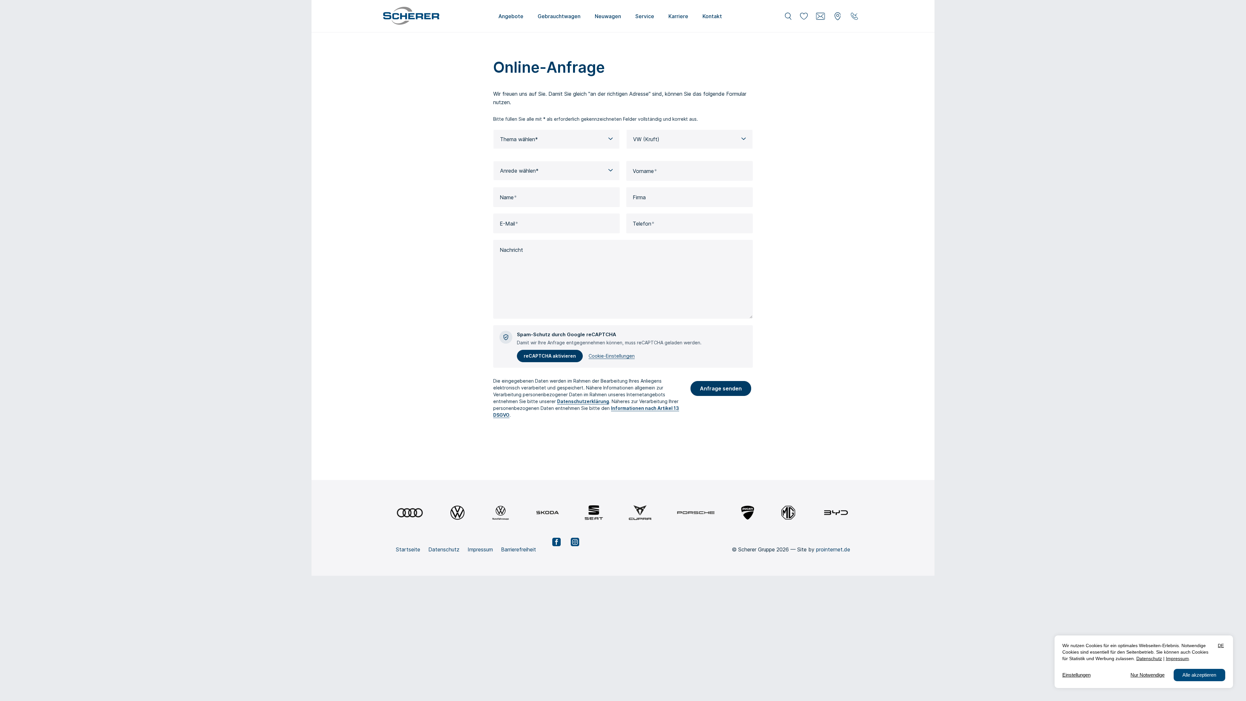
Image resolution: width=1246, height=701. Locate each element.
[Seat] (594, 512)
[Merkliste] (804, 16)
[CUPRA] (640, 512)
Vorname (643, 171)
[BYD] (836, 512)
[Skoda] (547, 512)
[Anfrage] (820, 16)
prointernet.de (833, 549)
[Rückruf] (854, 16)
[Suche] (788, 16)
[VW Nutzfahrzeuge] (500, 512)
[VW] (457, 512)
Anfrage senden (721, 388)
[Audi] (410, 512)
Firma (639, 197)
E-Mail (507, 223)
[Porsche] (696, 512)
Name (507, 197)
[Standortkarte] (837, 16)
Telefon (642, 223)
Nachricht (511, 250)
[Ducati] (747, 512)
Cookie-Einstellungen (612, 356)
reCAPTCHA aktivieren (550, 356)
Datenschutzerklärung (583, 401)
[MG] (788, 512)
